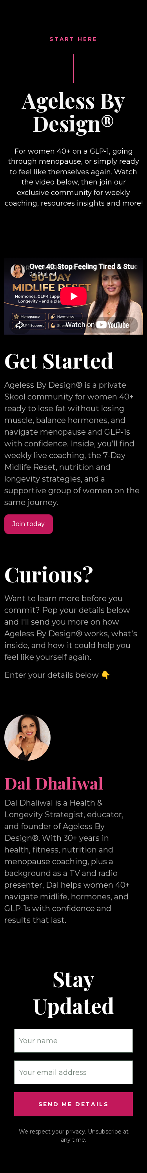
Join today (29, 524)
